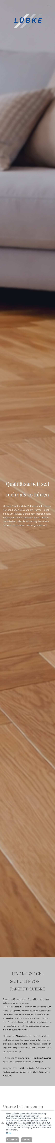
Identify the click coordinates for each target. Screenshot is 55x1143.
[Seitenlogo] (27, 21)
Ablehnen (26, 1140)
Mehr (8, 1133)
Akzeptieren (12, 1140)
